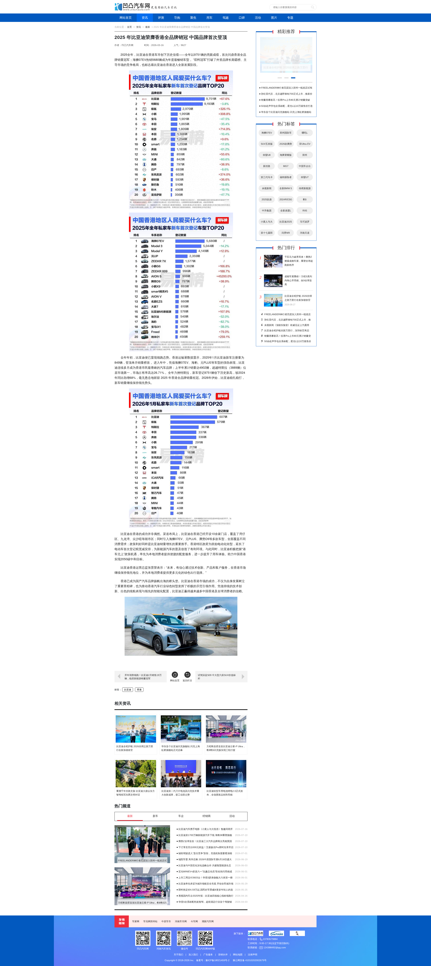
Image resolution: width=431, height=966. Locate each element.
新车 (155, 816)
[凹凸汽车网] (255, 933)
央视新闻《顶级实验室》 (267, 189)
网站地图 (237, 954)
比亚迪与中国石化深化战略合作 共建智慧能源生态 (204, 865)
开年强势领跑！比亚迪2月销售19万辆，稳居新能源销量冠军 (143, 677)
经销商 (207, 816)
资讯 (145, 17)
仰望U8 (267, 155)
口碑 (242, 17)
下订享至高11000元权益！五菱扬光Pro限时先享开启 (205, 847)
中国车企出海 (305, 167)
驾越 (226, 17)
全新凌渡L (285, 210)
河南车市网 (181, 921)
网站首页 (126, 17)
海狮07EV (266, 132)
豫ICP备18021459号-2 (217, 960)
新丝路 (266, 166)
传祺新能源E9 (305, 189)
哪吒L (305, 132)
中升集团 (266, 210)
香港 (139, 689)
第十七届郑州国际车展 (267, 233)
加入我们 (193, 954)
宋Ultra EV (304, 143)
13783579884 (270, 939)
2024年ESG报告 (285, 200)
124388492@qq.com (274, 947)
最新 (147, 27)
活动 (258, 17)
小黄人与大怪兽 (267, 222)
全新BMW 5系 (285, 189)
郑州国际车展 (286, 133)
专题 (290, 17)
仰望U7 (305, 177)
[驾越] (297, 933)
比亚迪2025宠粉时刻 (285, 222)
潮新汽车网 (208, 921)
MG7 (285, 166)
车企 (181, 816)
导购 (177, 17)
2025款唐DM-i (267, 200)
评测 (161, 17)
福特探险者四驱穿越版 (286, 178)
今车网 (194, 921)
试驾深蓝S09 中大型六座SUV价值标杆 (217, 677)
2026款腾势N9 (285, 144)
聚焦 (193, 17)
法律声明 (252, 954)
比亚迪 (127, 689)
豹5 (305, 199)
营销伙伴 (223, 954)
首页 (129, 27)
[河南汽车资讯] (276, 933)
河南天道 (304, 232)
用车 (209, 17)
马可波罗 (304, 221)
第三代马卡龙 (267, 178)
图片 (274, 17)
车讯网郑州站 (150, 921)
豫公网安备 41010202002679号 (250, 960)
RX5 (305, 210)
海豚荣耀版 (286, 155)
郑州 (304, 155)
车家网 (135, 921)
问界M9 (286, 232)
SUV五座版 (267, 143)
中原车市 (166, 921)
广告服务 (208, 954)
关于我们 (178, 954)
